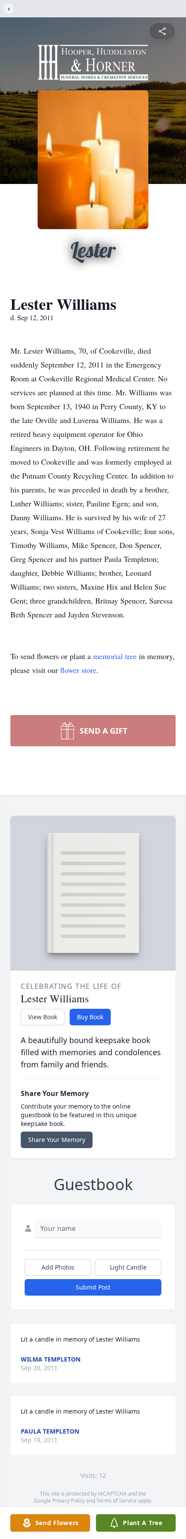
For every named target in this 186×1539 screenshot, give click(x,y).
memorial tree (115, 656)
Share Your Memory (56, 1139)
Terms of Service (116, 1500)
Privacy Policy (68, 1500)
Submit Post (93, 1287)
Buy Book (90, 1017)
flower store (78, 670)
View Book (42, 1017)
